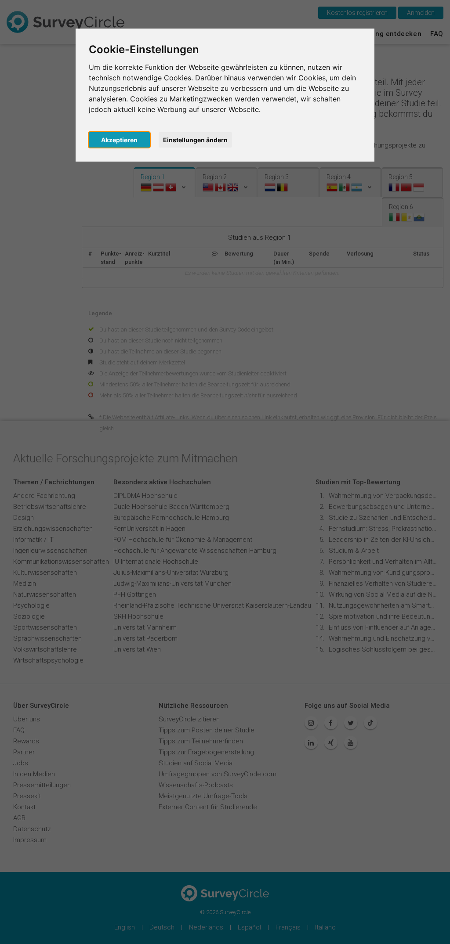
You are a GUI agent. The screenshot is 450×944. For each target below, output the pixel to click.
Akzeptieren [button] (119, 140)
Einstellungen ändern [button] (195, 140)
